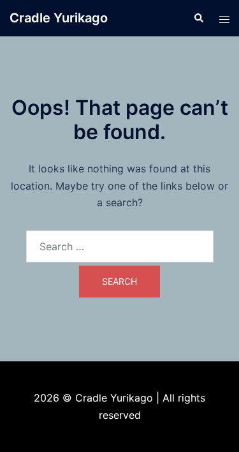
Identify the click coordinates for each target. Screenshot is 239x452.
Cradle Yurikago (59, 18)
